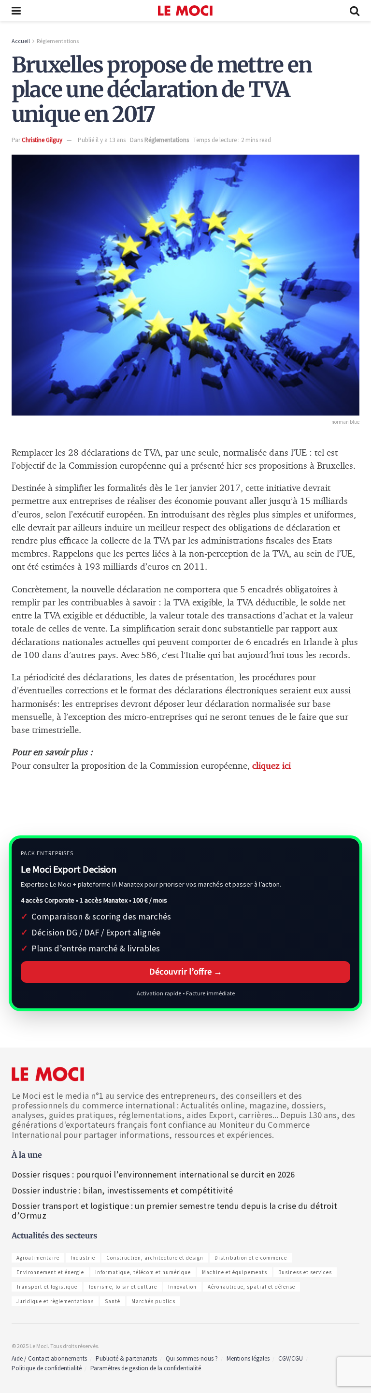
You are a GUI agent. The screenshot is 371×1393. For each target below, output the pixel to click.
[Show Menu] (16, 10)
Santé (112, 1301)
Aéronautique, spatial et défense (251, 1286)
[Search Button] (354, 10)
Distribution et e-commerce (250, 1257)
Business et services (305, 1272)
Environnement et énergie (50, 1272)
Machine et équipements (234, 1272)
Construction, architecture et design (154, 1257)
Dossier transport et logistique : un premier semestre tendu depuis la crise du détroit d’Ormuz (174, 1210)
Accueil (21, 40)
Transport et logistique (46, 1286)
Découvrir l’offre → (185, 971)
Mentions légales (248, 1358)
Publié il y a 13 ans (102, 140)
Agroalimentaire (37, 1257)
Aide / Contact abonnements (49, 1358)
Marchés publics (153, 1301)
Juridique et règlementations (55, 1301)
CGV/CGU (290, 1358)
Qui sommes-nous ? (192, 1358)
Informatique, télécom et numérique (143, 1272)
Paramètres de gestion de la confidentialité (145, 1368)
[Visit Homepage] (185, 10)
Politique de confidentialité (47, 1368)
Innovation (182, 1286)
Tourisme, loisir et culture (122, 1286)
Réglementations (58, 40)
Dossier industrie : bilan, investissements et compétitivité (122, 1190)
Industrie (83, 1257)
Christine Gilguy (42, 140)
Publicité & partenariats (126, 1358)
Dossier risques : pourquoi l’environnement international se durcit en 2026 (153, 1174)
